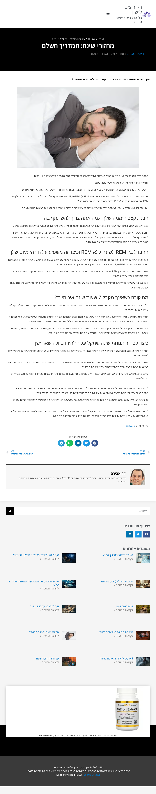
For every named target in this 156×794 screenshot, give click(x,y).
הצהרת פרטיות (92, 774)
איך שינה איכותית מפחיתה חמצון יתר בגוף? (35, 555)
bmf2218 (130, 425)
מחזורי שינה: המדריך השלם (44, 632)
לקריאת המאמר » (123, 559)
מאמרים (131, 53)
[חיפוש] (10, 511)
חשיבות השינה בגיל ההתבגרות (116, 632)
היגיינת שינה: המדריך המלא (118, 555)
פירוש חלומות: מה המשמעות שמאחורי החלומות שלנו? (33, 583)
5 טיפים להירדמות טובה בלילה (116, 658)
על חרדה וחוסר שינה (47, 658)
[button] (107, 14)
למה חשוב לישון (124, 606)
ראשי (141, 53)
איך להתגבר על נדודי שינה (44, 606)
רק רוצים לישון (133, 9)
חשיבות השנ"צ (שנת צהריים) (117, 581)
